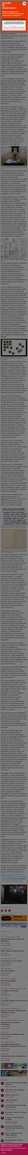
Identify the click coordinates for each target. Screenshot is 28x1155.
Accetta (3, 1153)
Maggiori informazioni (6, 1150)
